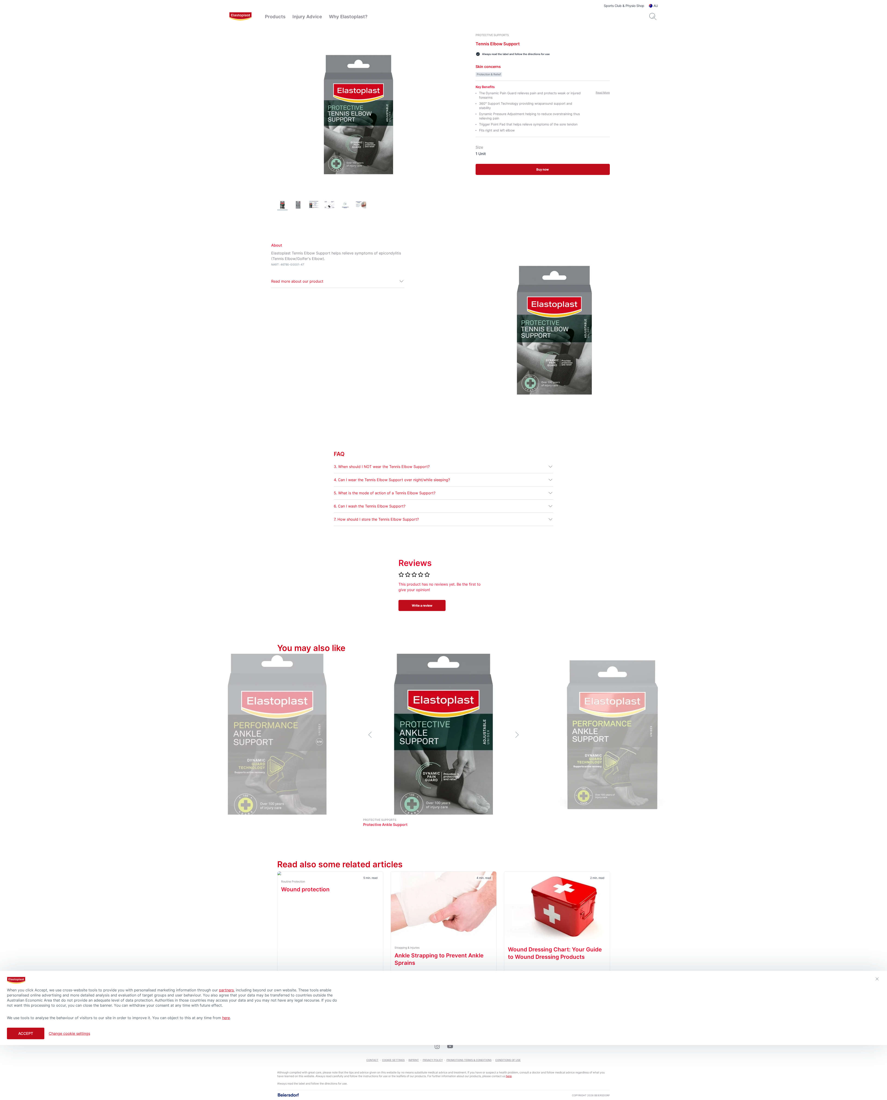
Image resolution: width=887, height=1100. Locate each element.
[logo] (240, 16)
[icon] (437, 1046)
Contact (372, 1060)
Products (275, 16)
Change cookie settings (69, 1033)
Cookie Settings (393, 1060)
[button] (337, 281)
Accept (25, 1033)
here (509, 1076)
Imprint (413, 1060)
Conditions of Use (508, 1060)
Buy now (542, 169)
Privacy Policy (433, 1060)
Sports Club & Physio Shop (624, 6)
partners (226, 990)
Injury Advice (307, 16)
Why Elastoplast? (348, 16)
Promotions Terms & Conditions (469, 1060)
